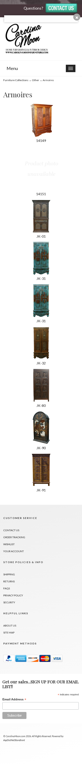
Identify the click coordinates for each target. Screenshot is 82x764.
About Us (9, 625)
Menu (12, 68)
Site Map (8, 632)
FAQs (6, 588)
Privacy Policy (13, 595)
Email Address (14, 699)
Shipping (9, 574)
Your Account (13, 551)
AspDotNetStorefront (14, 740)
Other (35, 80)
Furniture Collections (15, 80)
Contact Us (11, 530)
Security (9, 602)
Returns (9, 581)
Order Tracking (14, 537)
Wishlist (9, 544)
